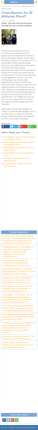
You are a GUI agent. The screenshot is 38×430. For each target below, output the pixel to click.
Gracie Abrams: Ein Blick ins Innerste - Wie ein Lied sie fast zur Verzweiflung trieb (18, 337)
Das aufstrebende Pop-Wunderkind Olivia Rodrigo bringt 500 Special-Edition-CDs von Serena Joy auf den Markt (18, 316)
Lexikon (12, 2)
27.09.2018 (5, 21)
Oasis (34, 60)
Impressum (33, 427)
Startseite (4, 6)
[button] (6, 126)
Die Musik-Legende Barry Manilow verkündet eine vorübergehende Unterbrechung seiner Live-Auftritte (16, 262)
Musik (10, 6)
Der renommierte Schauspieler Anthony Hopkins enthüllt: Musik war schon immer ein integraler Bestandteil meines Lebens (18, 308)
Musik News (17, 6)
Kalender (11, 427)
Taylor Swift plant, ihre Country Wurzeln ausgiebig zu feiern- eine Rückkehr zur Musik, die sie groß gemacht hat (17, 288)
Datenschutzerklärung (22, 427)
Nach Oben (4, 427)
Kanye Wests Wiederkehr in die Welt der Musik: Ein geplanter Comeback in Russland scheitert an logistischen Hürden (18, 271)
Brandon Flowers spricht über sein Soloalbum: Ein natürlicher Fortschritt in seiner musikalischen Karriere (17, 344)
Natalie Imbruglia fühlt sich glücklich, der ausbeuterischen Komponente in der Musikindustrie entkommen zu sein (17, 280)
